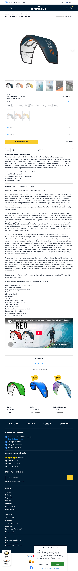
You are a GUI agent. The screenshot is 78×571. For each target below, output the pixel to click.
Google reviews (13, 466)
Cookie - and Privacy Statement (50, 568)
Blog (6, 537)
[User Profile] (67, 8)
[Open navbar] (7, 8)
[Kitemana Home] (39, 8)
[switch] (6, 564)
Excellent (21, 457)
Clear (69, 102)
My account (9, 532)
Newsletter (9, 526)
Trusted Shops (13, 460)
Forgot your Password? (13, 529)
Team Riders (9, 517)
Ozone (13, 14)
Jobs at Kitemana (11, 523)
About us (8, 514)
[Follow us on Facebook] (31, 567)
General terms (10, 509)
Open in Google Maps (15, 439)
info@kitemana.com (15, 445)
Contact (8, 492)
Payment (8, 498)
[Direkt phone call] (7, 150)
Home (7, 14)
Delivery (8, 495)
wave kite (46, 194)
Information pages (12, 543)
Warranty (8, 503)
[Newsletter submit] (70, 477)
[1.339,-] (10, 116)
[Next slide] (72, 49)
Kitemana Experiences (13, 540)
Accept (57, 564)
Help (62, 2)
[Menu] (9, 551)
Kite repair (9, 520)
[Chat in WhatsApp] (12, 150)
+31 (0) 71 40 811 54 (14, 442)
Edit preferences (43, 564)
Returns (8, 501)
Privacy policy (10, 506)
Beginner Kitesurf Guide (13, 546)
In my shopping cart (21, 141)
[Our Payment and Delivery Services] (29, 556)
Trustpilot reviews (14, 463)
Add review (68, 16)
